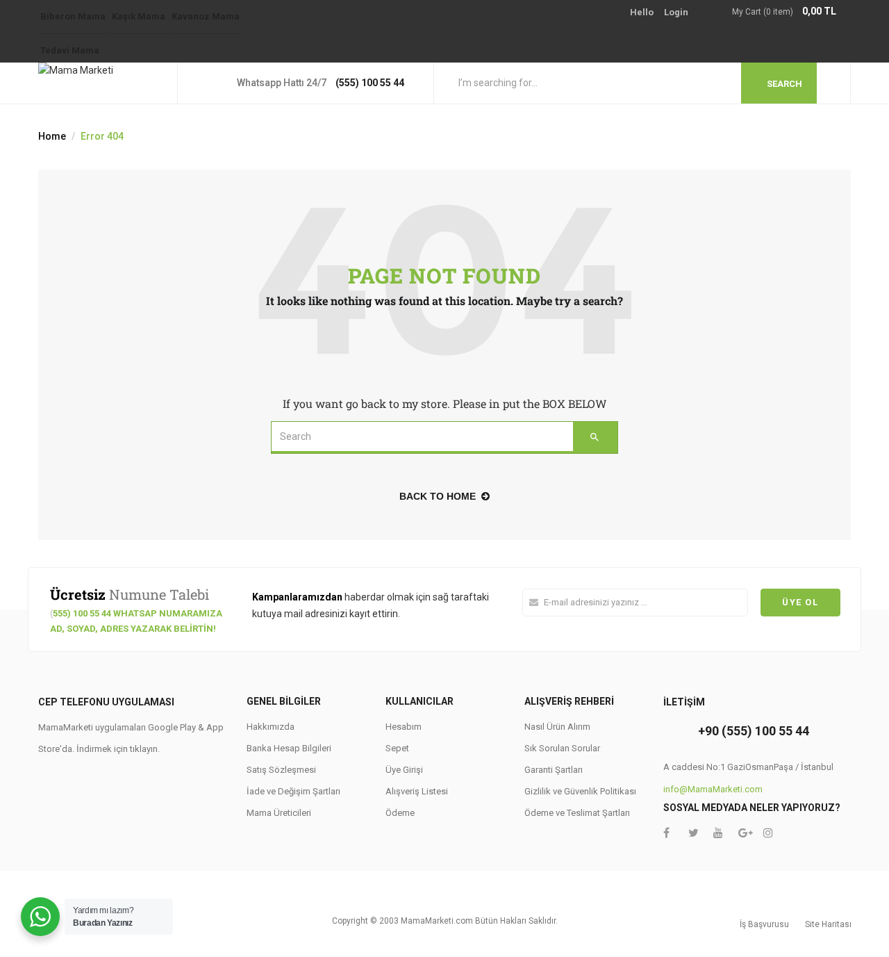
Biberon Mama (73, 16)
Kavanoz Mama (206, 16)
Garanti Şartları (553, 769)
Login (676, 12)
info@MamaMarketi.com (713, 789)
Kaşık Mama (138, 16)
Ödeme (400, 813)
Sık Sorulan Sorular (562, 748)
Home (52, 136)
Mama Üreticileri (279, 813)
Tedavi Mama (69, 50)
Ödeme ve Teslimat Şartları (577, 813)
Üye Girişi (404, 769)
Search (784, 84)
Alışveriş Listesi (416, 791)
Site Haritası (828, 924)
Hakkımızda (270, 726)
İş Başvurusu (764, 924)
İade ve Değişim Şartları (293, 791)
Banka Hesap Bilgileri (289, 748)
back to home (437, 496)
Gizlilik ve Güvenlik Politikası (580, 791)
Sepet (397, 748)
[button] (791, 12)
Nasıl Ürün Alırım (557, 726)
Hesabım (403, 726)
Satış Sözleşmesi (281, 769)
